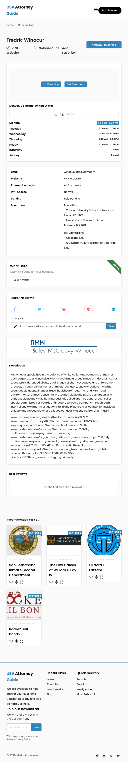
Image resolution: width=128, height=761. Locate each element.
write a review (71, 487)
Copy (111, 326)
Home (10, 25)
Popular (81, 684)
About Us (52, 684)
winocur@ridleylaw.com (79, 172)
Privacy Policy (23, 739)
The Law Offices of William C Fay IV (62, 570)
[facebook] (97, 755)
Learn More (21, 280)
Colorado (46, 48)
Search (81, 679)
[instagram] (111, 755)
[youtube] (118, 755)
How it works (54, 689)
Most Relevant (85, 694)
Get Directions (76, 84)
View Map (53, 84)
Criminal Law (26, 25)
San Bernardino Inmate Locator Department (22, 570)
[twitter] (104, 755)
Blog (49, 694)
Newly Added (85, 689)
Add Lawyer (110, 10)
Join (36, 727)
